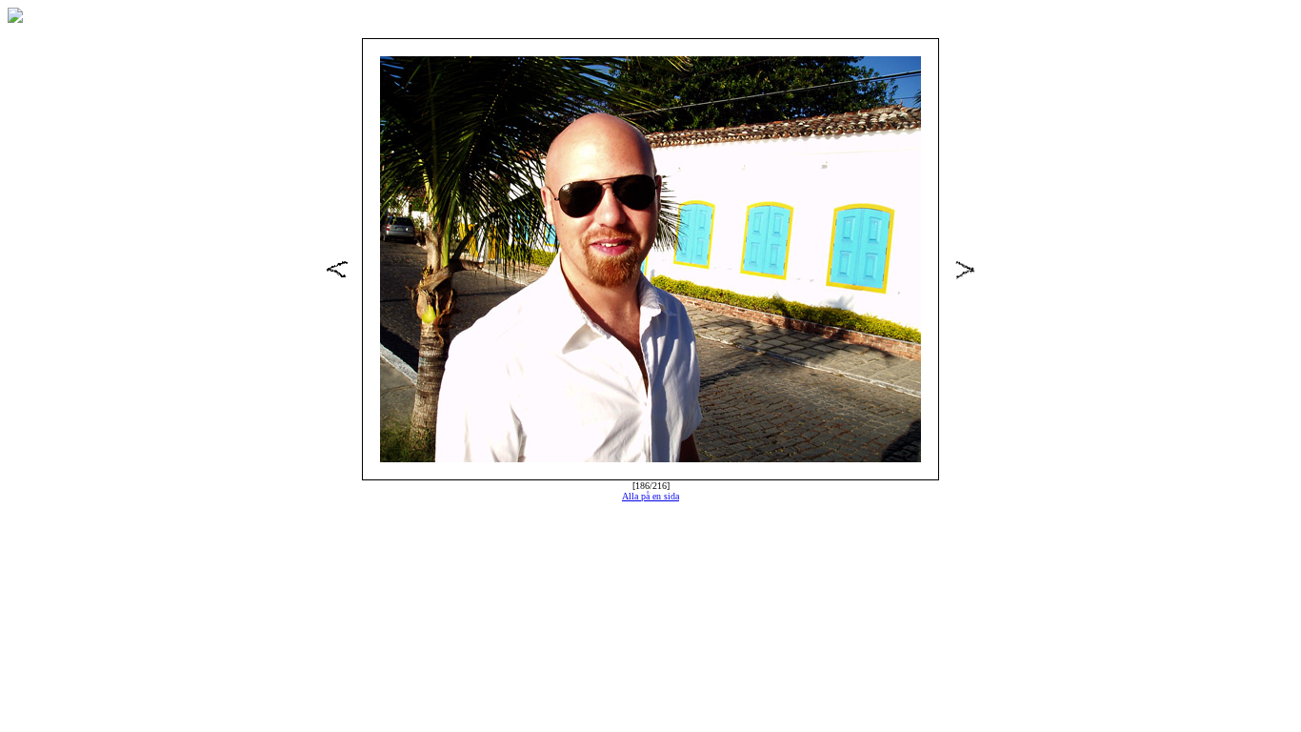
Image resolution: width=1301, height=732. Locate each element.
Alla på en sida (650, 496)
